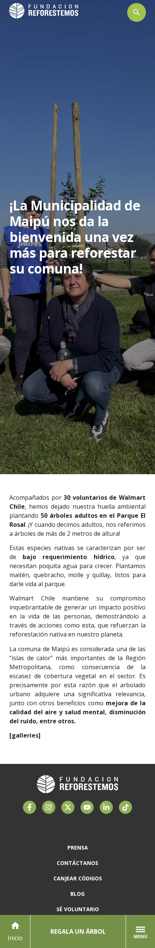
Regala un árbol (78, 931)
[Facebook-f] (29, 807)
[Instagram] (48, 807)
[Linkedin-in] (106, 807)
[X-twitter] (67, 807)
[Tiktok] (125, 807)
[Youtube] (87, 807)
